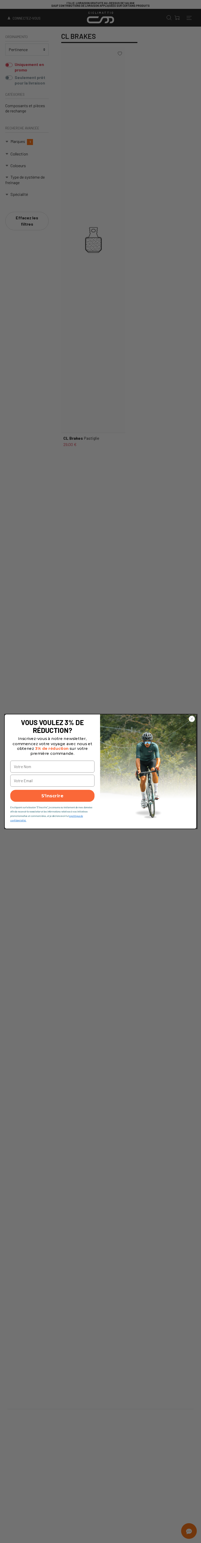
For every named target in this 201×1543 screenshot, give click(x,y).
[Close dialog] (192, 719)
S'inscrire (52, 795)
